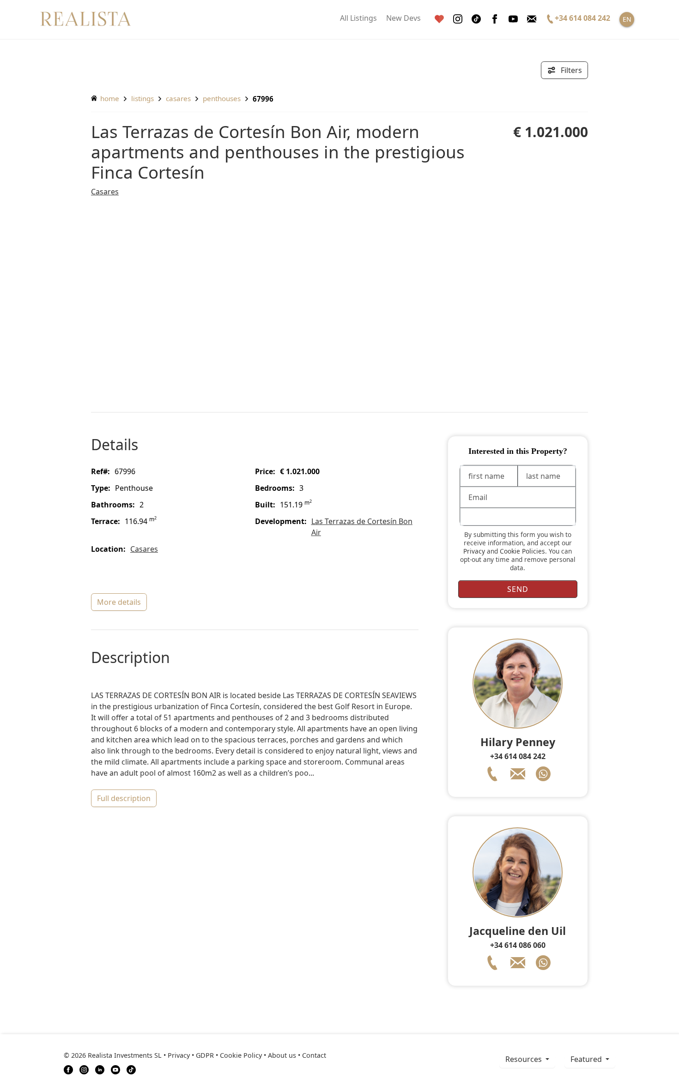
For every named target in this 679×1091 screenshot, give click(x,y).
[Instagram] (457, 19)
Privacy (474, 551)
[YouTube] (115, 1069)
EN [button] (627, 19)
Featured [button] (587, 1059)
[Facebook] (494, 19)
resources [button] (524, 1059)
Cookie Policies (522, 551)
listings (142, 98)
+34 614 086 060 (518, 945)
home (108, 98)
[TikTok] (131, 1069)
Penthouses (222, 98)
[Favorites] (439, 19)
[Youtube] (513, 19)
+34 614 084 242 (518, 756)
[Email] (531, 19)
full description (124, 798)
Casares (178, 98)
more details (119, 602)
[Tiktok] (476, 19)
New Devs (403, 18)
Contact (314, 1055)
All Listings (358, 18)
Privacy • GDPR (191, 1055)
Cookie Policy (241, 1055)
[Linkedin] (99, 1069)
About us (282, 1055)
